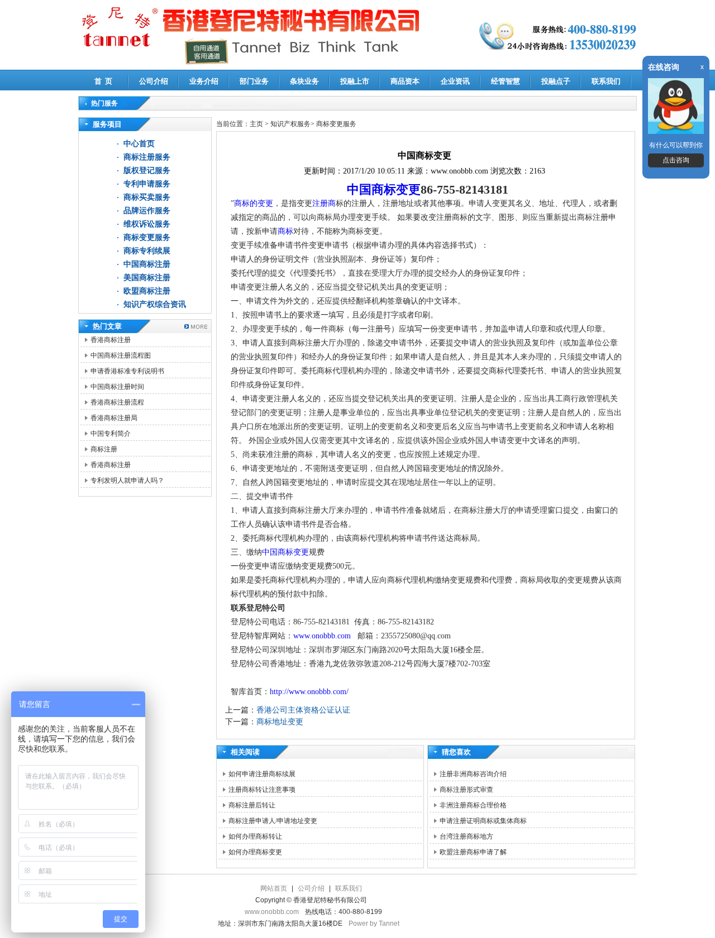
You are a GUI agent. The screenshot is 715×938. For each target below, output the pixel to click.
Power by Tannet (374, 923)
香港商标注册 (110, 340)
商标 (285, 231)
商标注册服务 (146, 157)
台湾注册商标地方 (466, 836)
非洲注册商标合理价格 (473, 805)
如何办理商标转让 (255, 836)
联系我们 (606, 81)
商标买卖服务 (146, 197)
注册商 (324, 203)
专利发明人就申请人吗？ (127, 480)
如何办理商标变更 (255, 852)
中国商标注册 (146, 264)
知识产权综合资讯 (154, 304)
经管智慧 (505, 81)
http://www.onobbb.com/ (309, 691)
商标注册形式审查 (466, 789)
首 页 (103, 81)
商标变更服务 (146, 237)
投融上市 (354, 81)
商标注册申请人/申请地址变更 (272, 821)
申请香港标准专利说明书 (127, 371)
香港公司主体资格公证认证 (303, 710)
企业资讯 (455, 81)
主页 (256, 124)
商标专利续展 (146, 251)
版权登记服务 (146, 170)
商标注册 (103, 449)
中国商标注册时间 (117, 387)
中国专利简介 (110, 433)
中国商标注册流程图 (120, 355)
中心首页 (139, 144)
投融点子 (555, 81)
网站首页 (273, 888)
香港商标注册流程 (117, 402)
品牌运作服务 (146, 210)
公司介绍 (153, 81)
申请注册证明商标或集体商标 (483, 821)
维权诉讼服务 (146, 224)
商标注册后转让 (251, 805)
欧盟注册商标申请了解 (473, 852)
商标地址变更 (279, 722)
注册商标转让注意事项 (261, 789)
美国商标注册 (146, 277)
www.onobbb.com (322, 636)
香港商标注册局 (113, 418)
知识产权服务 (290, 124)
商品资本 (405, 81)
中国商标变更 (384, 189)
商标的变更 (253, 203)
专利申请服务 (146, 184)
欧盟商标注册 (146, 291)
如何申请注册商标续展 (261, 774)
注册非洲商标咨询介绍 (473, 774)
